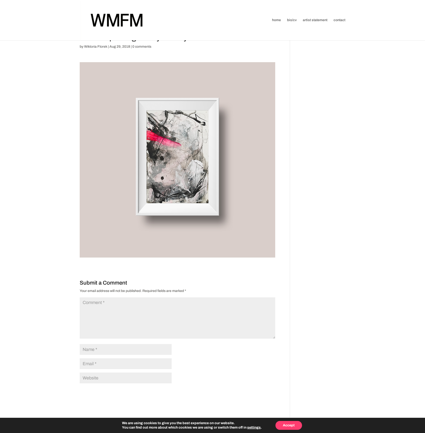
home (276, 20)
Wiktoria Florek (95, 46)
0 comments (141, 46)
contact (339, 20)
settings (254, 427)
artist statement (315, 20)
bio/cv (292, 20)
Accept (289, 425)
